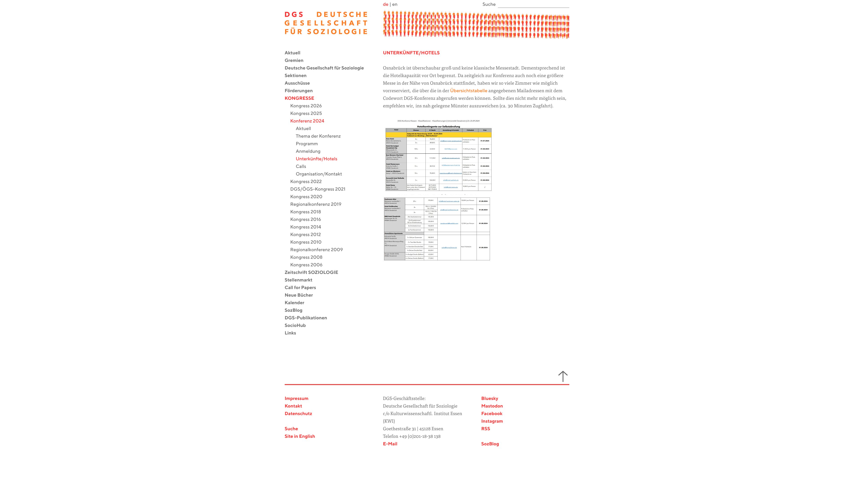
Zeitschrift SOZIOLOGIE (314, 272)
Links (293, 333)
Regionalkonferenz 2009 (319, 250)
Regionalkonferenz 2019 (318, 204)
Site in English (300, 436)
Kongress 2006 (309, 265)
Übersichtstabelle (468, 91)
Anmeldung (310, 151)
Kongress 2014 (308, 227)
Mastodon (492, 406)
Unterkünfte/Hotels (319, 159)
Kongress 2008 (309, 257)
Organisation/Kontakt (321, 174)
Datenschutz (298, 414)
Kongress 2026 (309, 106)
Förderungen (301, 91)
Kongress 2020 (309, 197)
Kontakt (293, 406)
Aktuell (295, 53)
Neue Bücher (301, 295)
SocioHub (298, 325)
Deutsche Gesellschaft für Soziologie (327, 68)
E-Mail (390, 444)
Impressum (296, 398)
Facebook (491, 414)
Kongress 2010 (309, 242)
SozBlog (296, 310)
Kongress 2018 (308, 212)
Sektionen (298, 75)
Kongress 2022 (309, 181)
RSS (485, 429)
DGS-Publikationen (308, 318)
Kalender (297, 303)
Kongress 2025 (309, 113)
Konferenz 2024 (310, 121)
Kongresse (302, 98)
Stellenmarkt (301, 280)
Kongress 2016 (308, 219)
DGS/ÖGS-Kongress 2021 (320, 189)
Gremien (297, 60)
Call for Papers (303, 287)
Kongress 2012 (308, 234)
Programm (309, 144)
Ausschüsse (300, 83)
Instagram (492, 421)
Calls (303, 166)
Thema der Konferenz (321, 136)
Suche (291, 429)
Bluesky (489, 398)
